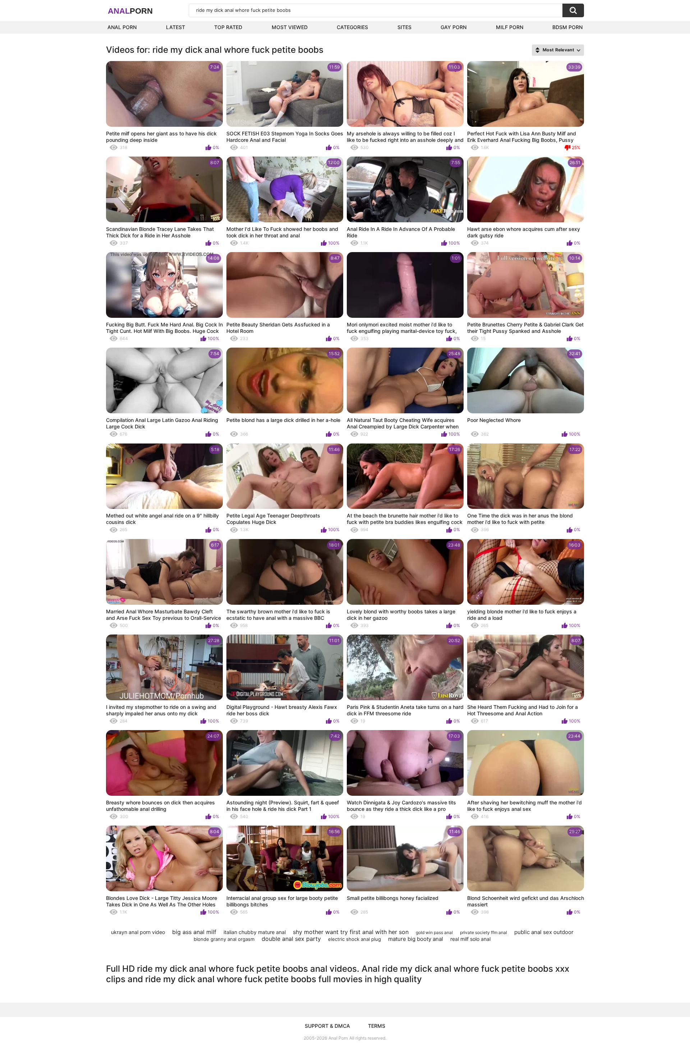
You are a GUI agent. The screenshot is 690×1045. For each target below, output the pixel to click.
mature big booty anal (415, 938)
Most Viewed (290, 27)
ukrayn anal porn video (138, 932)
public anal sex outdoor (544, 932)
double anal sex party (291, 938)
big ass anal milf (194, 931)
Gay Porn (453, 27)
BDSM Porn (567, 27)
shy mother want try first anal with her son (351, 931)
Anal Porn (122, 27)
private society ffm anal (483, 932)
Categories (352, 27)
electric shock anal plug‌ (354, 939)
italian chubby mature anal (255, 932)
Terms (376, 1026)
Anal (130, 10)
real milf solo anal (470, 939)
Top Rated (228, 27)
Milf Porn (509, 27)
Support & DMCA (327, 1026)
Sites (404, 27)
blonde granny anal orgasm (224, 939)
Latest (175, 27)
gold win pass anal (434, 932)
